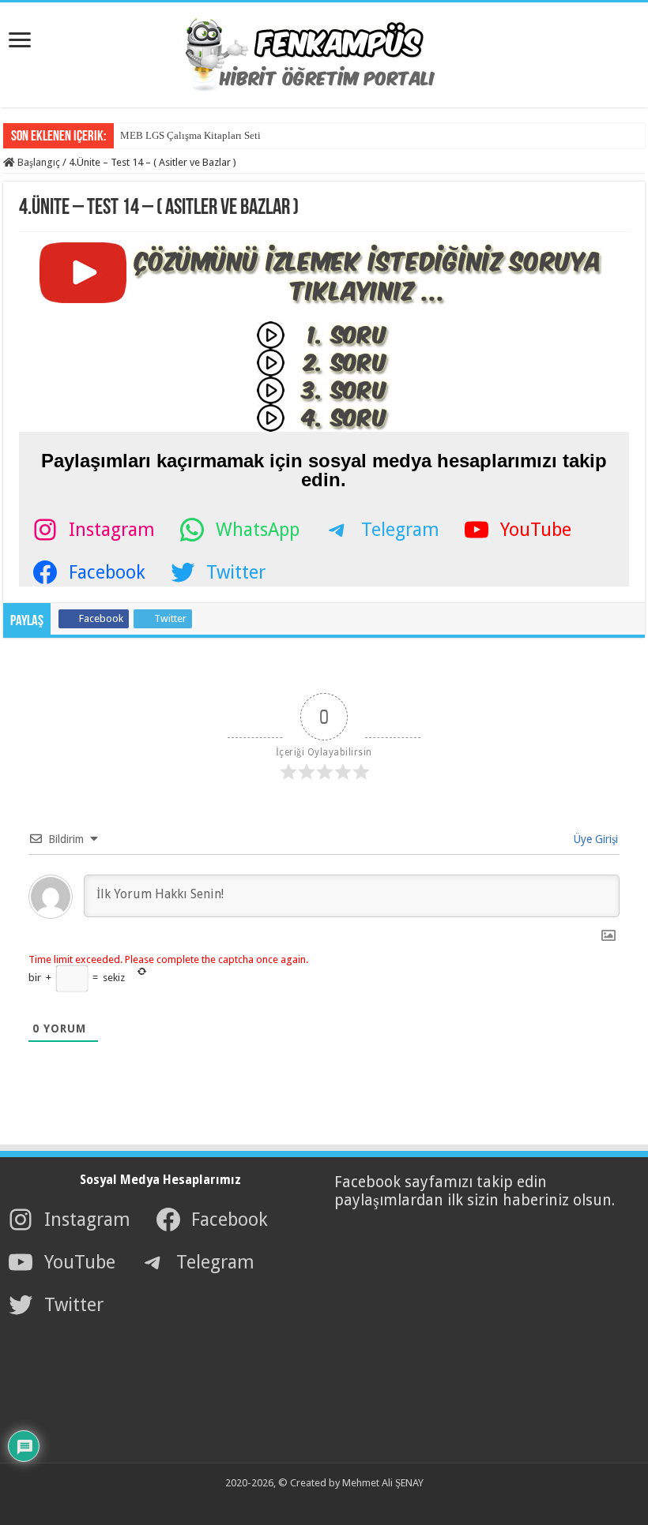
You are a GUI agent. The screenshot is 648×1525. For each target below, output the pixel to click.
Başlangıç (37, 162)
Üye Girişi (594, 839)
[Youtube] (330, 1502)
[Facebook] (295, 1502)
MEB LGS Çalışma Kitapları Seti (190, 135)
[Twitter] (313, 1502)
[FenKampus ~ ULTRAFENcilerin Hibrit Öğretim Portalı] (324, 52)
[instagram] (348, 1502)
